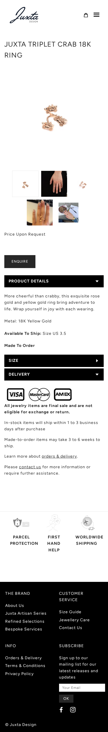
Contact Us (70, 627)
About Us (14, 605)
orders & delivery (59, 456)
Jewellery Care (74, 620)
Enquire (20, 261)
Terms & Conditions (25, 665)
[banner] (24, 15)
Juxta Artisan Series (26, 613)
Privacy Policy (19, 673)
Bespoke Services (23, 629)
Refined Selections (25, 621)
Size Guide (70, 611)
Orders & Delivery (23, 657)
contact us (30, 467)
